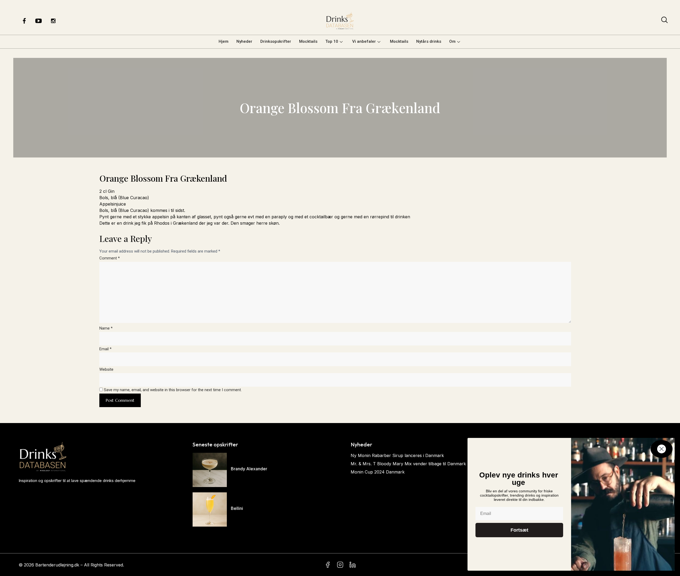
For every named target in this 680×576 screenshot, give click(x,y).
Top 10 (331, 41)
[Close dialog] (662, 449)
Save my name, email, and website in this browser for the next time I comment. (173, 389)
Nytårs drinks (428, 41)
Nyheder (244, 41)
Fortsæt (519, 530)
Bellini (237, 508)
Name (106, 328)
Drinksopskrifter (275, 41)
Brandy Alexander (249, 468)
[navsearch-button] (664, 20)
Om (452, 41)
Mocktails (308, 41)
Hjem (223, 41)
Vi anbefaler (364, 41)
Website (106, 369)
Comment (109, 258)
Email (105, 349)
